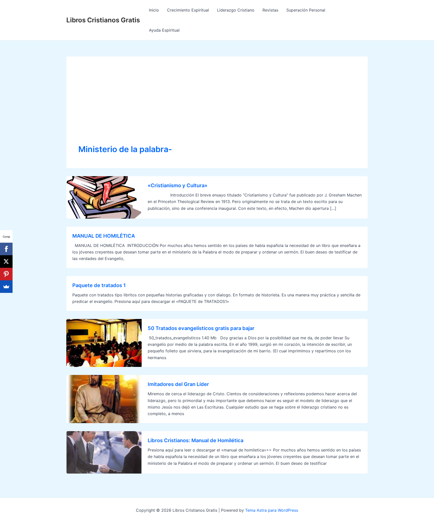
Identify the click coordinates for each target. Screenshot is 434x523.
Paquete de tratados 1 (99, 285)
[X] (6, 261)
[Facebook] (6, 249)
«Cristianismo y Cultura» (177, 185)
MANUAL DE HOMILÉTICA (103, 236)
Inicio (154, 10)
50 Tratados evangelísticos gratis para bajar (201, 328)
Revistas (270, 10)
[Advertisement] (217, 106)
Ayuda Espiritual (164, 30)
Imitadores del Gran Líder (178, 384)
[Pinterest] (6, 274)
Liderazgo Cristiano (235, 10)
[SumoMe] (6, 286)
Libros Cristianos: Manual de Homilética (195, 440)
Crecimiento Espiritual (188, 10)
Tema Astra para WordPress (271, 510)
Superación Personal (305, 10)
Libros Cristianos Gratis (103, 20)
